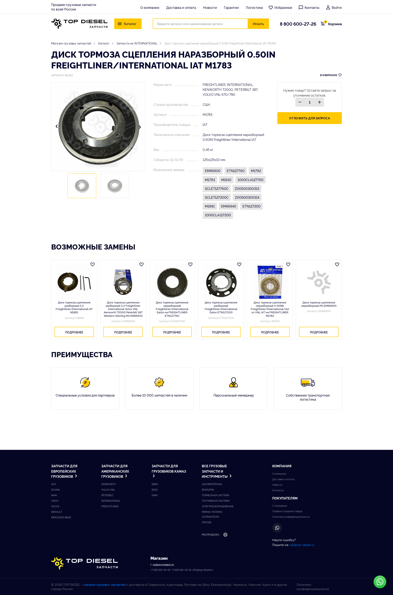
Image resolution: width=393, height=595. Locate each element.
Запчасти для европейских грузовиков (64, 471)
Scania (55, 489)
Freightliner (110, 506)
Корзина (333, 24)
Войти (337, 7)
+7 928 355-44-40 (160, 569)
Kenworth (108, 484)
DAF (53, 484)
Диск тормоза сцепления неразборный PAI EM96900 (319, 304)
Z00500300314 (247, 197)
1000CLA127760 (250, 179)
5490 (155, 495)
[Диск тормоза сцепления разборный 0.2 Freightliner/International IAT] (74, 282)
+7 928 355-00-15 (181, 569)
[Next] (139, 126)
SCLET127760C (216, 188)
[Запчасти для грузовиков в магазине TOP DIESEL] (84, 563)
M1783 (210, 179)
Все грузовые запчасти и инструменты (215, 471)
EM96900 (212, 170)
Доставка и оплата (181, 7)
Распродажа (211, 534)
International (110, 500)
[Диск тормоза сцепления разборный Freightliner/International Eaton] (221, 282)
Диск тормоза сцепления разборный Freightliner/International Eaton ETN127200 (221, 307)
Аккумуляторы (212, 484)
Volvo (55, 506)
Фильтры (208, 489)
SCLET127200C (217, 197)
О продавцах (279, 505)
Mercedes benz (61, 517)
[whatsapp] (277, 528)
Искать (258, 23)
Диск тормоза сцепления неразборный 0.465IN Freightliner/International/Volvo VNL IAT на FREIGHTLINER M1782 (270, 309)
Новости (210, 7)
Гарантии (231, 7)
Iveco (54, 500)
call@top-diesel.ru (301, 545)
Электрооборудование (218, 506)
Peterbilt (107, 495)
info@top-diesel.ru (202, 569)
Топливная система (216, 500)
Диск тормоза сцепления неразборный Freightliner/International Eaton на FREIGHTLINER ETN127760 (172, 309)
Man (54, 495)
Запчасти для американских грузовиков (115, 471)
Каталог (104, 43)
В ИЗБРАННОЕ (328, 75)
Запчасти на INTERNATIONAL (137, 43)
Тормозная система (215, 495)
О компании (149, 7)
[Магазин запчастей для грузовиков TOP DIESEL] (79, 23)
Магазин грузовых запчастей (71, 43)
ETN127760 (236, 170)
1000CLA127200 (218, 215)
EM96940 (228, 206)
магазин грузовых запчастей (105, 584)
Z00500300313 (247, 188)
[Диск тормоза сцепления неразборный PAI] (319, 282)
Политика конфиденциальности (291, 516)
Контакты (312, 7)
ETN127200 (252, 206)
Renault (56, 511)
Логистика (254, 7)
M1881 (210, 206)
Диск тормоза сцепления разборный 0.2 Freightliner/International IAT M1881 (74, 307)
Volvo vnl (108, 489)
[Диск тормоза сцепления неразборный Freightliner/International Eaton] (172, 282)
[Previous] (56, 126)
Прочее (206, 522)
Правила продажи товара (287, 511)
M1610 (226, 179)
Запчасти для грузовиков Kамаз (169, 468)
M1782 (256, 170)
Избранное (283, 7)
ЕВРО (155, 484)
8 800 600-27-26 (298, 24)
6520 (155, 489)
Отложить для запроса (309, 118)
